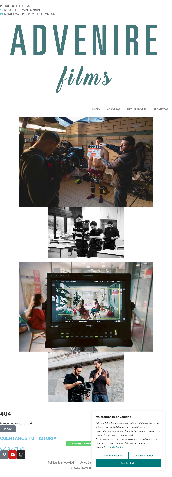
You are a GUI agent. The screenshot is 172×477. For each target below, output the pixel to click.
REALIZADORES (137, 109)
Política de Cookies (114, 447)
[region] (128, 440)
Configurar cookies (112, 455)
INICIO (96, 109)
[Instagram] (21, 454)
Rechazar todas (145, 455)
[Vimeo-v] (4, 454)
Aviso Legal (87, 462)
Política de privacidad (61, 462)
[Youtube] (12, 454)
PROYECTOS (161, 109)
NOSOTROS (113, 109)
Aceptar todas (128, 462)
